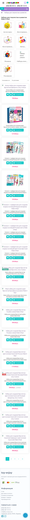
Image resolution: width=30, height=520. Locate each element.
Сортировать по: (6, 80)
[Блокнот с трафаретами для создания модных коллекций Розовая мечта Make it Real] (15, 227)
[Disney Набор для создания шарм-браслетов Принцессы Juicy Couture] (15, 86)
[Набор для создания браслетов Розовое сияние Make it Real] (15, 331)
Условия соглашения (7, 495)
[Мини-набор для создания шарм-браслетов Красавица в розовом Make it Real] (15, 290)
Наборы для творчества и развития (15, 12)
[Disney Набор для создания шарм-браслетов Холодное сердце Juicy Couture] (15, 114)
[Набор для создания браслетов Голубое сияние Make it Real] (15, 310)
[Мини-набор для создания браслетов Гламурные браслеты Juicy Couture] (15, 268)
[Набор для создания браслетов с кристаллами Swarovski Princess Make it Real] (15, 353)
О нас (2, 491)
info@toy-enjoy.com (6, 511)
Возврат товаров (6, 497)
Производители (5, 499)
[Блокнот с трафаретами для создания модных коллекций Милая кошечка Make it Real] (15, 180)
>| (22, 459)
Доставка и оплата (6, 493)
